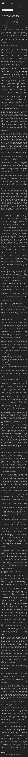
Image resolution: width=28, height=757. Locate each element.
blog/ (12, 21)
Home (11, 3)
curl (13, 126)
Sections (4, 6)
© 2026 (9, 752)
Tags (3, 8)
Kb (19, 6)
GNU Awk (11, 754)
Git (11, 8)
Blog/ (15, 21)
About (20, 8)
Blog (20, 3)
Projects (12, 6)
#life (8, 22)
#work (20, 22)
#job (17, 22)
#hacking (12, 22)
